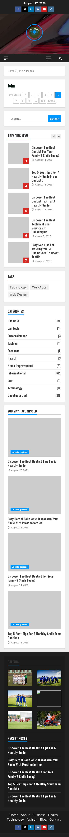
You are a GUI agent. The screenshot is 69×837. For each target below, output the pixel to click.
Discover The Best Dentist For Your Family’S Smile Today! (18, 153)
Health (12, 358)
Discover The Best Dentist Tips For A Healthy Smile (18, 203)
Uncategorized (17, 395)
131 (42, 100)
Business (13, 321)
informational (16, 373)
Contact (55, 819)
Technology (18, 287)
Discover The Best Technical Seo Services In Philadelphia (18, 227)
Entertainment (17, 336)
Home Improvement (20, 365)
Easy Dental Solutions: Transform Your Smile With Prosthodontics (34, 495)
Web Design (18, 294)
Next (51, 100)
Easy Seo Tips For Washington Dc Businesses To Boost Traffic (18, 252)
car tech (13, 328)
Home (14, 815)
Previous (15, 95)
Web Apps (39, 287)
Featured (13, 350)
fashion (12, 343)
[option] (34, 155)
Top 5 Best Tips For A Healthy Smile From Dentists (18, 178)
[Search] (60, 58)
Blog (43, 819)
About (25, 815)
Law (10, 380)
